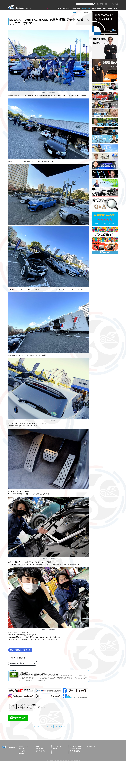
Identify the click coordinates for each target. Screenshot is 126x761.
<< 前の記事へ (36, 726)
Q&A (104, 8)
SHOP (116, 8)
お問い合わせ (91, 746)
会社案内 (21, 748)
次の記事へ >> (60, 726)
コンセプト (22, 751)
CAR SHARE (86, 8)
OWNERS (66, 8)
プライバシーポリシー (77, 746)
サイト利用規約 (75, 751)
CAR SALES (76, 8)
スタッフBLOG (40, 748)
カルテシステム (40, 751)
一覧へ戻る (48, 726)
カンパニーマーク (58, 746)
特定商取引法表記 (75, 748)
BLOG (110, 8)
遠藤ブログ (77, 12)
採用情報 (21, 753)
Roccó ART (56, 748)
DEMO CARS (96, 8)
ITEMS (59, 8)
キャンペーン (51, 8)
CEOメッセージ (23, 746)
